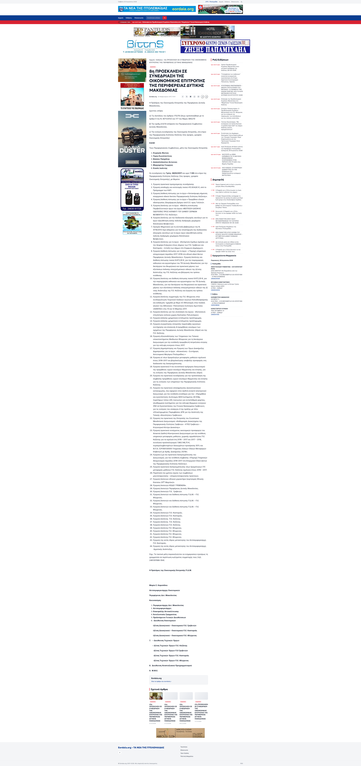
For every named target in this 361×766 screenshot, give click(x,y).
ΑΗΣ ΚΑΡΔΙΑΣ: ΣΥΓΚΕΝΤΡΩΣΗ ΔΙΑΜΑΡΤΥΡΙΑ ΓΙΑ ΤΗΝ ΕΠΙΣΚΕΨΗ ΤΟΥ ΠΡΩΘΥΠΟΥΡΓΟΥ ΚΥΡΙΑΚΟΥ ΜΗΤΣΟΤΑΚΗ (232, 171)
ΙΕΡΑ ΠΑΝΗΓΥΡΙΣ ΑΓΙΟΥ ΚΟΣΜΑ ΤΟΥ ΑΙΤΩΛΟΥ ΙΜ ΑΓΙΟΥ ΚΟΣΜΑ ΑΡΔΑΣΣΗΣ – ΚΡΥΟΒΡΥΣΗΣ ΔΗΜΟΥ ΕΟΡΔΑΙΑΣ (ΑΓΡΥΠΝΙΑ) (229, 235)
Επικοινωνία (235, 1)
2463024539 (215, 278)
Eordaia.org (156, 678)
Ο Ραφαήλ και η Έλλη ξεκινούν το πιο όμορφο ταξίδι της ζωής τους (228, 250)
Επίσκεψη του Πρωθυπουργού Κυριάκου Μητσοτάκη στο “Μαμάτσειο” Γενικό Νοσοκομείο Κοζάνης (231, 101)
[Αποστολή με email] (198, 96)
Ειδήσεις (227, 1)
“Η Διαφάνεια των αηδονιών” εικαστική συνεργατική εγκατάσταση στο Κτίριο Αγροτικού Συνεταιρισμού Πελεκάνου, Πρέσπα (230, 78)
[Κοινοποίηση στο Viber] (190, 96)
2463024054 (215, 290)
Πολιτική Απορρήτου (186, 756)
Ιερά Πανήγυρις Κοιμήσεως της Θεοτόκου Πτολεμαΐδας (226, 227)
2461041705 (215, 314)
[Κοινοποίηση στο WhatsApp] (194, 96)
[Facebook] (119, 752)
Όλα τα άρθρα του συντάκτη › (161, 681)
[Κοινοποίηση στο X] (186, 96)
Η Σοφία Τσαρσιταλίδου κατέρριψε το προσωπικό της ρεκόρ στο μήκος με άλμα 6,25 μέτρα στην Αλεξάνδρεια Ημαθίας (229, 198)
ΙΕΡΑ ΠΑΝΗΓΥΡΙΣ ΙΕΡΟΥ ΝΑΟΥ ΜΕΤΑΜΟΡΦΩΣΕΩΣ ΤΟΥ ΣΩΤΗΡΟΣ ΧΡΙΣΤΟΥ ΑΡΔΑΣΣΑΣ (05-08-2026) (227, 220)
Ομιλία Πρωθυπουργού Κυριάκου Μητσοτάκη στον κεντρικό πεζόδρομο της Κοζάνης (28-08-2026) (175, 22)
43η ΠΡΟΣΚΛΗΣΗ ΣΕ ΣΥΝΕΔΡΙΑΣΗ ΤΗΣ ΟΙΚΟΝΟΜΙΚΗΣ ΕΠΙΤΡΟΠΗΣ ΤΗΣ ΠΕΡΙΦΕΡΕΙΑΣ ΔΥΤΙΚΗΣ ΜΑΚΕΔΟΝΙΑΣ (155, 712)
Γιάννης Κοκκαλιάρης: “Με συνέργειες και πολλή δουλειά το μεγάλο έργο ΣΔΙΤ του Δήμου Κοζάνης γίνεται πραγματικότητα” (231, 125)
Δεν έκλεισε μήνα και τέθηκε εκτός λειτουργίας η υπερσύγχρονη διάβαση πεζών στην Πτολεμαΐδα (228, 244)
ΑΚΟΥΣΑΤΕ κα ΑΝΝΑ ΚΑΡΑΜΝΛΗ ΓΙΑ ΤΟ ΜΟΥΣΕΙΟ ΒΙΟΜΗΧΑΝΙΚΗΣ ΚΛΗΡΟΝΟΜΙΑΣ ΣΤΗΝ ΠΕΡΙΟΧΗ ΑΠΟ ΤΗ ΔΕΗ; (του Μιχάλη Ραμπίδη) (231, 159)
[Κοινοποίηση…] (206, 96)
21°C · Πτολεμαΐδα (211, 1)
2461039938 (215, 305)
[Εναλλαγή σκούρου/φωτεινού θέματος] (241, 1)
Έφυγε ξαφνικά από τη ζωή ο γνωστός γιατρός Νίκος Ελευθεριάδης (228, 185)
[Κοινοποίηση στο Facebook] (182, 96)
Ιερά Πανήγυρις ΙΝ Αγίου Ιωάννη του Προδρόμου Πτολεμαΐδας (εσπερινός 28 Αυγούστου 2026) (232, 148)
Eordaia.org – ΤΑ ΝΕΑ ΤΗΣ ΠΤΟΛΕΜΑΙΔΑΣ (141, 747)
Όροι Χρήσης (184, 753)
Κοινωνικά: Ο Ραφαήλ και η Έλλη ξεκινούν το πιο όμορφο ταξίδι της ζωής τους (229, 213)
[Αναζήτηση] (165, 18)
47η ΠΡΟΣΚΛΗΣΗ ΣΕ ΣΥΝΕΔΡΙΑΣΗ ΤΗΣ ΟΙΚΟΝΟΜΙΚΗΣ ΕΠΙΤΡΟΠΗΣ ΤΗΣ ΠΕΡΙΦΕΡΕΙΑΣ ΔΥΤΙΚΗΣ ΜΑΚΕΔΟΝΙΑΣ (201, 711)
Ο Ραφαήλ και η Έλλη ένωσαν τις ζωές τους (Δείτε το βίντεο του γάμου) (228, 191)
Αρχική (221, 1)
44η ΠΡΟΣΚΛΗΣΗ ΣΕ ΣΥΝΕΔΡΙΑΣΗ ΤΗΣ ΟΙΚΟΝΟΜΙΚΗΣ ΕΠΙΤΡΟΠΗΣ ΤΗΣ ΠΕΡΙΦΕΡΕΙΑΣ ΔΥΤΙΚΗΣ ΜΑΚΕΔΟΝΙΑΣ (170, 712)
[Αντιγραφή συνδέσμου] (202, 96)
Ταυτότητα (183, 747)
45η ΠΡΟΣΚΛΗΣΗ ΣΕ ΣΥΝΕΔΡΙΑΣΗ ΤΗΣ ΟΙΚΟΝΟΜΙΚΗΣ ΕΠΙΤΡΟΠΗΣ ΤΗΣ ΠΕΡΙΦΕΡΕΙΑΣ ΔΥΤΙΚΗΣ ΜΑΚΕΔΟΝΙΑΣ (186, 712)
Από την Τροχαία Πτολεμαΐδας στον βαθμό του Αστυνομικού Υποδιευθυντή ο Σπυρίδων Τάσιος (229, 205)
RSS (241, 763)
